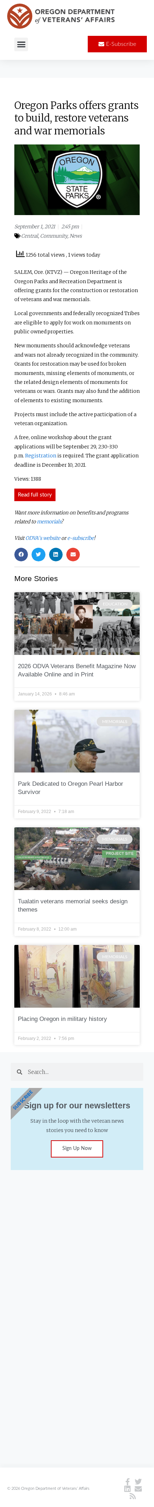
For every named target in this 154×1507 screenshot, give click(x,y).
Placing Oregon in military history (62, 1019)
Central (29, 236)
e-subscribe (80, 538)
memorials (49, 522)
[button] (21, 44)
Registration (40, 456)
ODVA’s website (42, 538)
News (75, 236)
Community (53, 236)
